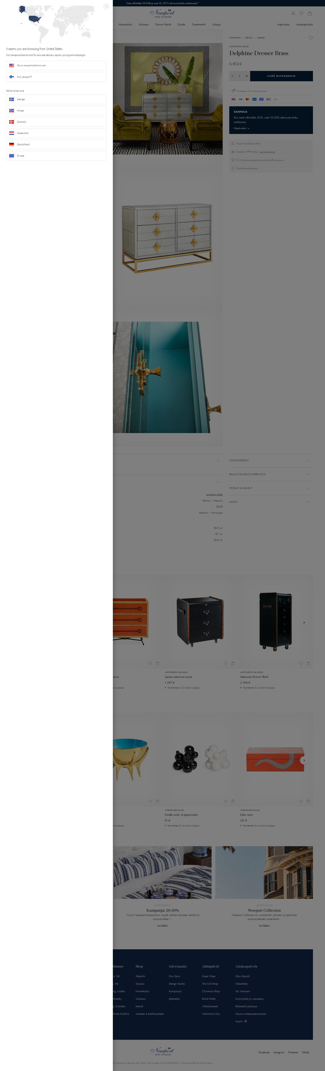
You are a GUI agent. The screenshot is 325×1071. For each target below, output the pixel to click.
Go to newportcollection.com (31, 65)
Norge (20, 110)
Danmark (21, 121)
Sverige (21, 99)
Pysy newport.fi (24, 76)
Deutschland (23, 144)
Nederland (22, 133)
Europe (20, 155)
